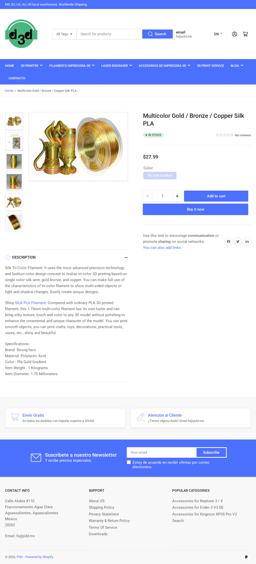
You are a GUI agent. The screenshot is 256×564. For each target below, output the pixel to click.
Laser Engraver (114, 66)
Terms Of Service (103, 527)
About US (96, 501)
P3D (20, 557)
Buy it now (195, 209)
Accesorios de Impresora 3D (162, 66)
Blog (235, 66)
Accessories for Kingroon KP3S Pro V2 (204, 514)
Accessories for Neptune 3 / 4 (197, 501)
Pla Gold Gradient (160, 175)
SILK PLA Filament (30, 303)
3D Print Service (210, 66)
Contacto (16, 78)
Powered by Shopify (39, 557)
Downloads (98, 534)
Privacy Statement (104, 514)
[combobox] (125, 34)
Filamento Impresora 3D (69, 66)
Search (160, 34)
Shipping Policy (101, 507)
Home (9, 66)
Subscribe (211, 452)
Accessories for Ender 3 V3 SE (198, 507)
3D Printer (29, 66)
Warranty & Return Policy (109, 520)
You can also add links (162, 247)
